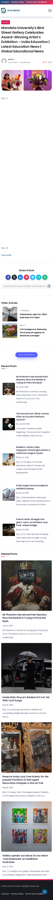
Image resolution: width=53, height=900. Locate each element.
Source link (6, 255)
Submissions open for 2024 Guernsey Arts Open (33, 316)
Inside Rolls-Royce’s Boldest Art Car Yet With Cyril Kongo (26, 699)
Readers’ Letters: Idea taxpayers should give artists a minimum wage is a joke (33, 450)
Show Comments (26, 354)
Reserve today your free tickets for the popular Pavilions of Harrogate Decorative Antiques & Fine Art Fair (25, 780)
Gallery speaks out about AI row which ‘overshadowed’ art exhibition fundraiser (25, 859)
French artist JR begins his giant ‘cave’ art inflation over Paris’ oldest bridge (32, 522)
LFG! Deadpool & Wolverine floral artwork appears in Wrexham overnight (33, 332)
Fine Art (5, 22)
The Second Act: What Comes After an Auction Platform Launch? (32, 416)
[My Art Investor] (10, 10)
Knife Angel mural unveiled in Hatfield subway (32, 487)
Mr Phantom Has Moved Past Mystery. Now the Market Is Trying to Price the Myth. (32, 379)
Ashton (11, 59)
